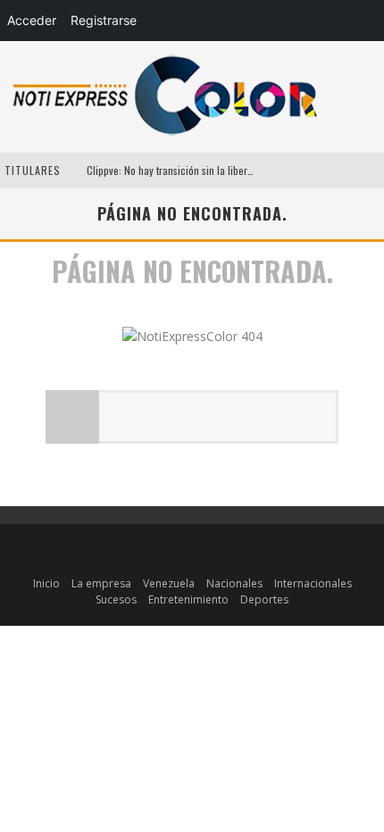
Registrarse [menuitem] (104, 20)
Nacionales (234, 583)
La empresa (101, 583)
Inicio (46, 583)
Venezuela (169, 583)
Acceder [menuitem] (31, 20)
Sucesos (116, 599)
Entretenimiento (188, 599)
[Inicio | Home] (165, 134)
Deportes (264, 599)
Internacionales (313, 583)
